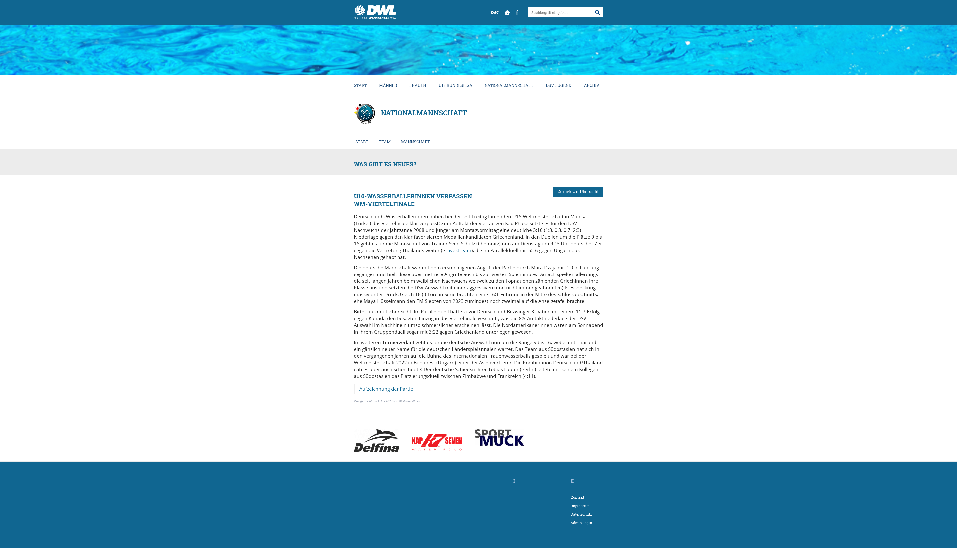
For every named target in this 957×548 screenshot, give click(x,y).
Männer (388, 85)
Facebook (517, 12)
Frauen (417, 85)
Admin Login (581, 522)
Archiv (591, 85)
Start (507, 12)
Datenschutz (581, 514)
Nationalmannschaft (509, 85)
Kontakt (577, 497)
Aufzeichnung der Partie (386, 389)
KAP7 (495, 12)
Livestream (458, 250)
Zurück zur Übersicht (578, 191)
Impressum (580, 505)
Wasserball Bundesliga (375, 12)
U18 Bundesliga (455, 85)
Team (385, 142)
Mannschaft (415, 142)
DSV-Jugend (558, 85)
